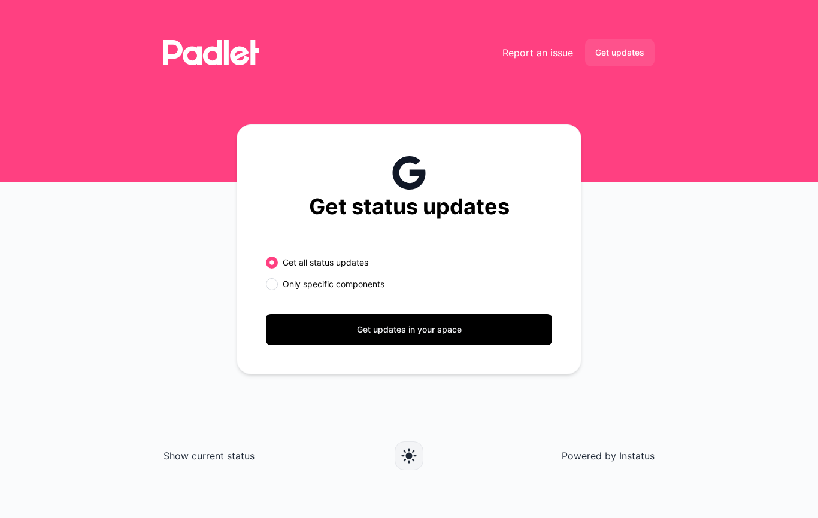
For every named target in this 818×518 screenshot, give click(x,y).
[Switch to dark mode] (409, 455)
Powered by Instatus (608, 456)
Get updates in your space (409, 329)
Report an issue (537, 53)
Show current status (209, 456)
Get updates (619, 52)
